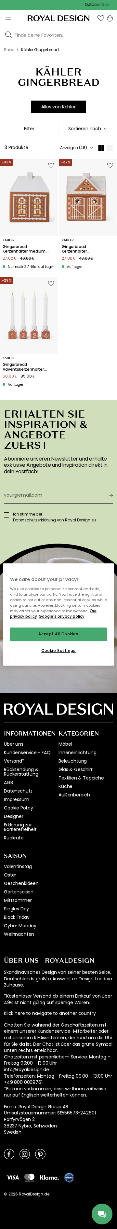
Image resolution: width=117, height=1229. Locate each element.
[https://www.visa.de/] (12, 1177)
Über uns (13, 744)
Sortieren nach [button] (84, 128)
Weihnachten (19, 934)
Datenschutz (18, 791)
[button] (101, 18)
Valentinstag (18, 866)
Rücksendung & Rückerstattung (21, 771)
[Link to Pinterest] (40, 1154)
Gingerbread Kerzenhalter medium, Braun (24, 249)
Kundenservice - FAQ (27, 752)
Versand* (14, 761)
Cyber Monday (20, 925)
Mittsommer (18, 900)
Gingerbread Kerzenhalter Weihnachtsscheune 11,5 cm (82, 249)
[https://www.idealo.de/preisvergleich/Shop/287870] (69, 1177)
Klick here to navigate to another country (50, 1013)
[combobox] (87, 128)
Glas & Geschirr (75, 769)
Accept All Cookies (58, 634)
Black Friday (17, 917)
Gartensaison (18, 892)
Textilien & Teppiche (81, 778)
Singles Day (16, 908)
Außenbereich (74, 795)
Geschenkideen (21, 883)
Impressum (16, 799)
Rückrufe (14, 837)
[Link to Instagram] (25, 1154)
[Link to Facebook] (9, 1154)
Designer (13, 816)
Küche (65, 786)
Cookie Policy (18, 808)
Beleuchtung (72, 761)
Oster (10, 875)
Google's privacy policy (61, 616)
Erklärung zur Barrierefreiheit (20, 827)
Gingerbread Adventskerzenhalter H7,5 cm (23, 367)
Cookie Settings (58, 650)
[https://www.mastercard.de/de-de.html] (29, 1177)
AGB (8, 782)
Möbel (65, 744)
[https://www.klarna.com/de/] (49, 1177)
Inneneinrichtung (77, 752)
